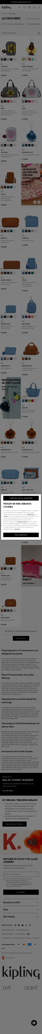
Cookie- (6, 516)
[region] (21, 517)
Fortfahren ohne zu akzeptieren (21, 498)
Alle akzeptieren (21, 535)
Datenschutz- (31, 514)
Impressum (17, 529)
